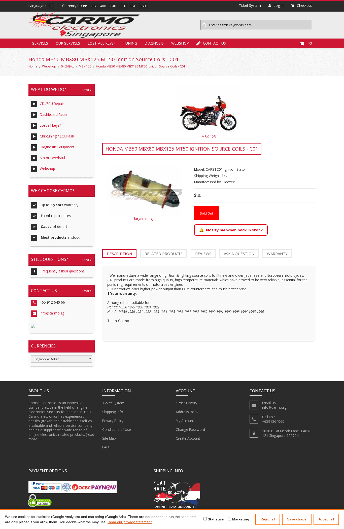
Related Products (164, 253)
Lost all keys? (101, 43)
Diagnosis (154, 43)
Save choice (296, 519)
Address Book (187, 411)
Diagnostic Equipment (57, 147)
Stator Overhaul (52, 157)
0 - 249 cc (67, 66)
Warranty (277, 253)
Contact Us (214, 43)
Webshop (180, 43)
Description (119, 253)
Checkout (304, 5)
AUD (103, 6)
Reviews (203, 253)
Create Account (188, 438)
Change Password (190, 429)
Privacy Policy (112, 420)
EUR (93, 6)
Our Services (68, 43)
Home (33, 66)
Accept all (326, 519)
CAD (113, 6)
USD (123, 6)
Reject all (267, 519)
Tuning (130, 43)
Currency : (70, 5)
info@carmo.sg (52, 313)
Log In (279, 5)
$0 (310, 43)
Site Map (109, 438)
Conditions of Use (116, 429)
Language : (37, 5)
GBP (84, 6)
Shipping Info (112, 411)
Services (40, 43)
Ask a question (239, 253)
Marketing (240, 519)
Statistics (215, 519)
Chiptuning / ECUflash (57, 136)
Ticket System (113, 403)
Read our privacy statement (130, 522)
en (51, 6)
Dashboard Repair (54, 114)
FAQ (105, 447)
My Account (185, 420)
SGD (143, 6)
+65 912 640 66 (52, 302)
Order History (186, 403)
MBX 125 (85, 66)
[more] (86, 89)
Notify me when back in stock (234, 229)
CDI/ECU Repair (52, 103)
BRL (133, 6)
